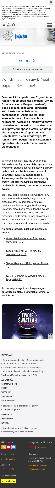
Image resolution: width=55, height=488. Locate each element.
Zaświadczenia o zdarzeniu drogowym (20, 406)
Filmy (4, 388)
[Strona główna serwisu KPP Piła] (4, 25)
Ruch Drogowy (8, 400)
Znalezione (6, 396)
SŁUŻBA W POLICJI (9, 384)
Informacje (6, 354)
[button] (49, 25)
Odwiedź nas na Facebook (13, 447)
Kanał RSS (3, 447)
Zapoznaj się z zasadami (37, 464)
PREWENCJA (6, 414)
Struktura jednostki (35, 360)
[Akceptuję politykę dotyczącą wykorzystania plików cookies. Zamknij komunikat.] (51, 2)
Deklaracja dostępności (30, 367)
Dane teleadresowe (12, 428)
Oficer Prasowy (31, 428)
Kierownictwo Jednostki (13, 360)
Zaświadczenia (9, 367)
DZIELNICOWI (7, 418)
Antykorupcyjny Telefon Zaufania (18, 431)
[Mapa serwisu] (9, 25)
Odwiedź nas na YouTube (8, 447)
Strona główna (8, 53)
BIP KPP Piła (41, 447)
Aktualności (22, 53)
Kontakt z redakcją (8, 459)
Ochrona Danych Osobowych (16, 375)
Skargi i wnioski (29, 364)
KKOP (35, 375)
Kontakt (5, 422)
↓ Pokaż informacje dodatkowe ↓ (27, 69)
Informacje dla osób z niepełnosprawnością (23, 371)
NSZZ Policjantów (11, 364)
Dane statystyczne (11, 409)
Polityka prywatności (36, 469)
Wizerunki (6, 392)
